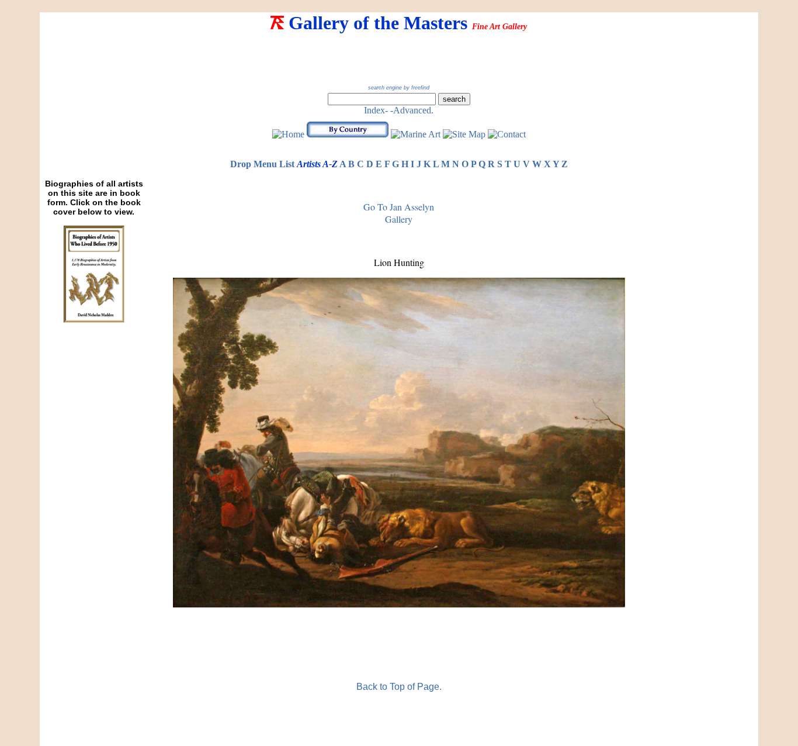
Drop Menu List (262, 164)
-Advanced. (411, 110)
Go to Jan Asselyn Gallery (398, 213)
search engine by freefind (398, 88)
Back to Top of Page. (399, 687)
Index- (376, 110)
